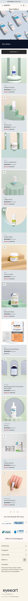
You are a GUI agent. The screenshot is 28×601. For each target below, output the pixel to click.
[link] (14, 76)
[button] (2, 5)
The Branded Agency (14, 596)
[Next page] (17, 512)
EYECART (9, 594)
